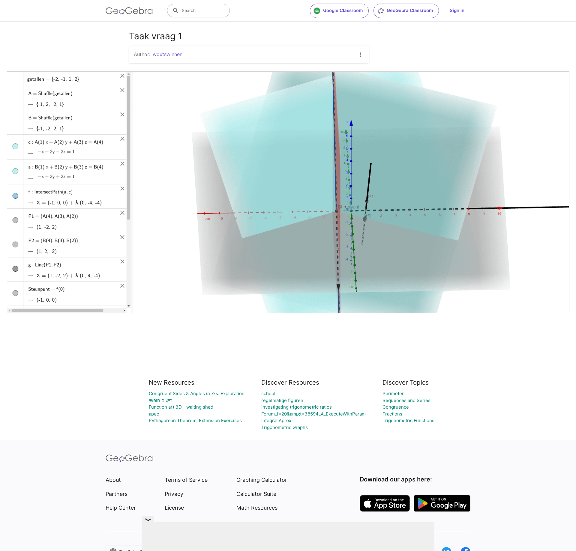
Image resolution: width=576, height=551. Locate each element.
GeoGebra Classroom (410, 10)
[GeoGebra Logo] (129, 10)
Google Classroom (343, 10)
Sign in (457, 10)
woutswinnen (167, 54)
